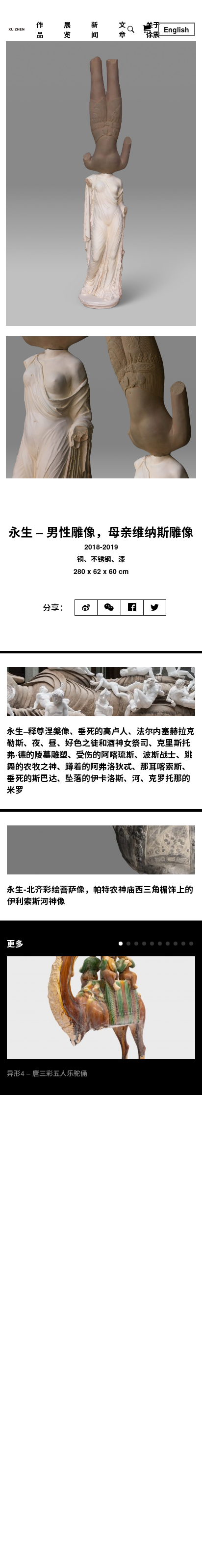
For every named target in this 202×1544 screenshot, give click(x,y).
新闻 (94, 29)
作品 (39, 29)
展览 (67, 29)
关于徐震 (153, 29)
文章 (122, 29)
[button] (121, 944)
